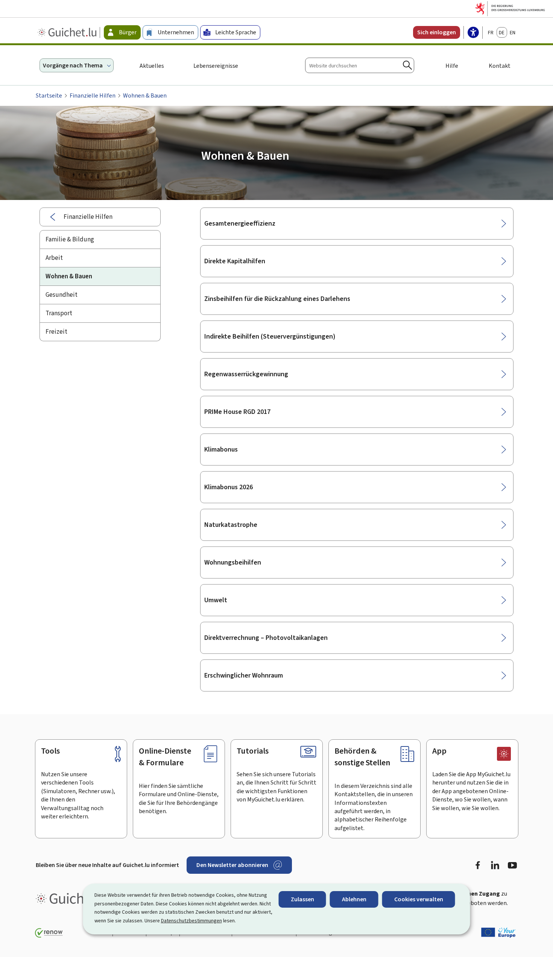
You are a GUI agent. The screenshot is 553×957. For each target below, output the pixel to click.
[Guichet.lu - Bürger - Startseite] (68, 32)
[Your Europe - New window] (498, 932)
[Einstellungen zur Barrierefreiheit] (473, 33)
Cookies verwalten (418, 899)
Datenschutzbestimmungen (191, 920)
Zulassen (302, 899)
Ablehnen (354, 899)
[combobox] (359, 65)
